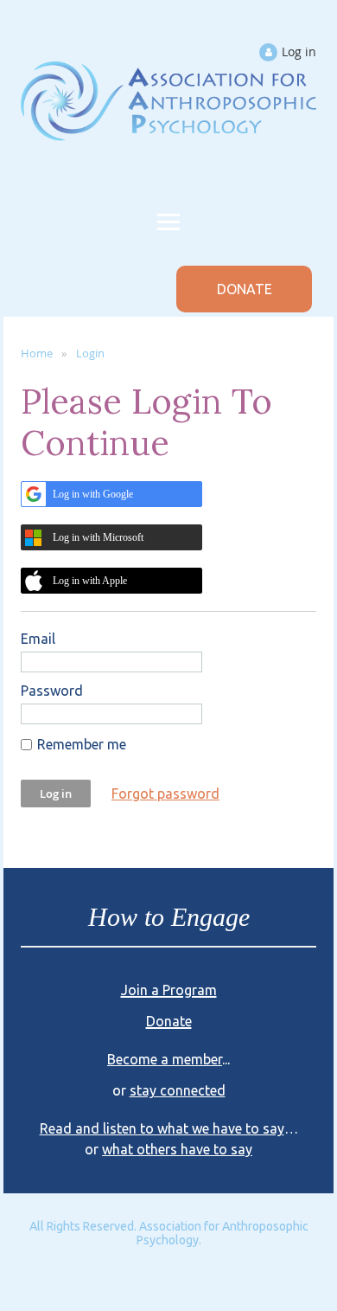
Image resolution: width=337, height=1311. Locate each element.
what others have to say (177, 1149)
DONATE (244, 289)
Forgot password (165, 793)
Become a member (164, 1059)
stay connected (178, 1090)
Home (37, 353)
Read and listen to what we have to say (162, 1128)
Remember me (81, 744)
